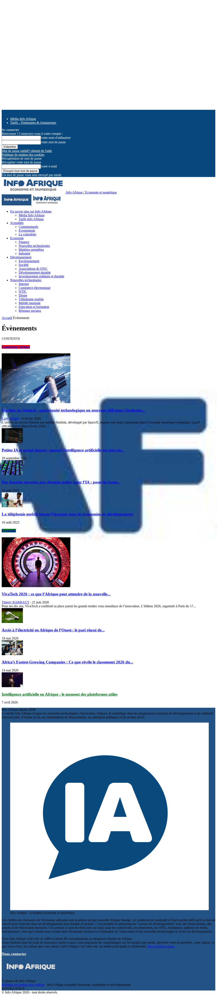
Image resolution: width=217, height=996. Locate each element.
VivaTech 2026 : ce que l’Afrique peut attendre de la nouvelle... (56, 594)
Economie (17, 238)
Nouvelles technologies (34, 246)
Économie (9, 530)
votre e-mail (49, 166)
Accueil (7, 318)
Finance (24, 242)
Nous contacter (14, 954)
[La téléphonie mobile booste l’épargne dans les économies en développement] (12, 506)
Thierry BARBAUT (15, 602)
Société (23, 265)
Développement (20, 257)
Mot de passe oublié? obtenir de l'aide (27, 151)
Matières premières (31, 249)
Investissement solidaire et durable (41, 276)
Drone (23, 295)
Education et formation (34, 307)
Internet (24, 284)
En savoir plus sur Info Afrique (30, 211)
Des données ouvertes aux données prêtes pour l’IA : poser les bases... (61, 482)
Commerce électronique (34, 288)
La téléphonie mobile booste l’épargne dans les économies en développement (67, 514)
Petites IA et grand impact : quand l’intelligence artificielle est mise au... (63, 450)
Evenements (27, 230)
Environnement (29, 261)
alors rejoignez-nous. (161, 946)
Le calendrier (27, 234)
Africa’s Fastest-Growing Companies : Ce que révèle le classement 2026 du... (67, 662)
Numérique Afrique (16, 347)
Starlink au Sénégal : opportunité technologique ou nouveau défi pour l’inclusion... (74, 410)
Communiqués (28, 226)
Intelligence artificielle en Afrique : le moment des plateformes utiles (59, 694)
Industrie (24, 253)
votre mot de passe (53, 142)
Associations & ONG (33, 268)
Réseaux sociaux (30, 310)
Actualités (17, 223)
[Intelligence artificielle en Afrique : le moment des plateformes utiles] (12, 686)
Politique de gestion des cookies (23, 154)
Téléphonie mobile (31, 299)
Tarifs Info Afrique (31, 219)
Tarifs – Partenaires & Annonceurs (33, 122)
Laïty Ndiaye (10, 418)
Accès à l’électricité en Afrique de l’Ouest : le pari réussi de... (53, 630)
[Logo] (17, 204)
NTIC (23, 291)
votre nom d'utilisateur (56, 137)
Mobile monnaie (29, 303)
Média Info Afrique (23, 119)
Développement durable (35, 272)
